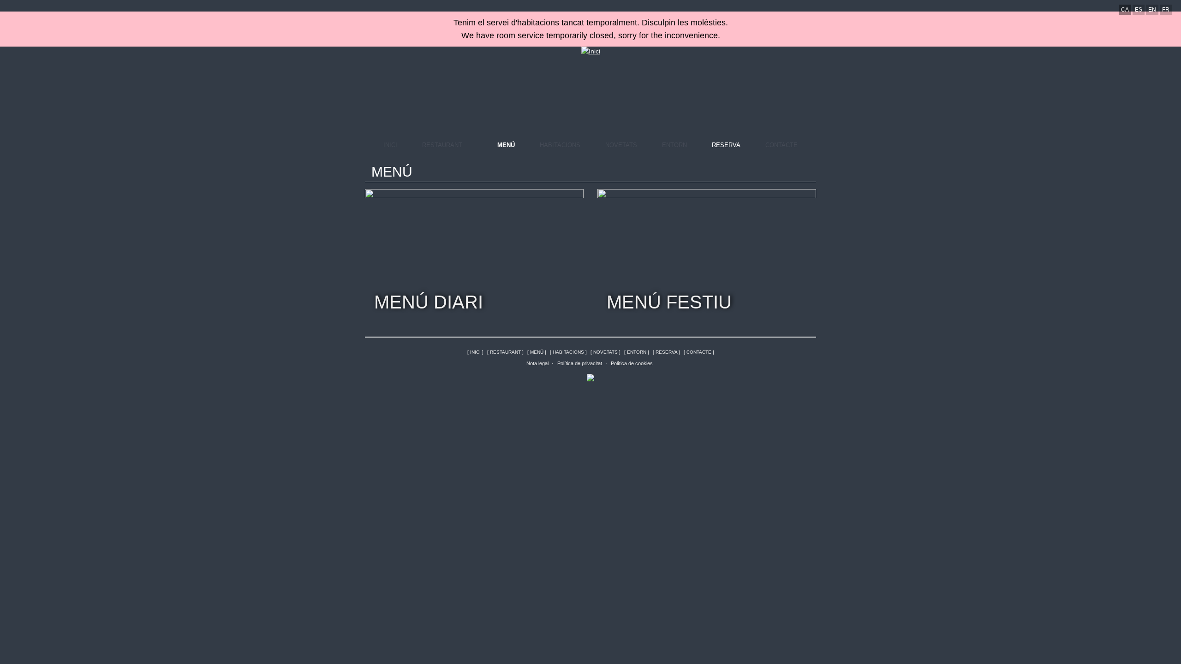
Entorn (674, 145)
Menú (506, 145)
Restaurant (442, 145)
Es (1138, 9)
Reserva (726, 145)
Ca (1125, 9)
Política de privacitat (579, 363)
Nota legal (537, 363)
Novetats (621, 145)
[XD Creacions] (590, 376)
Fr (1165, 9)
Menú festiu (669, 302)
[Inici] (590, 51)
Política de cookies (632, 363)
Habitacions (560, 145)
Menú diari (428, 302)
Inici (390, 145)
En (1152, 9)
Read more (574, 198)
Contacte (781, 145)
